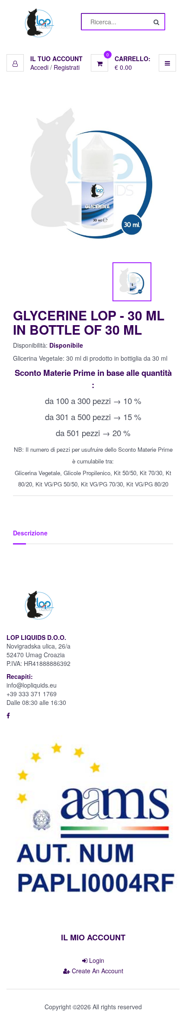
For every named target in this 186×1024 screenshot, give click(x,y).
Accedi (39, 67)
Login (95, 960)
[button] (44, 58)
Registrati (67, 67)
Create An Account (96, 970)
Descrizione (30, 532)
